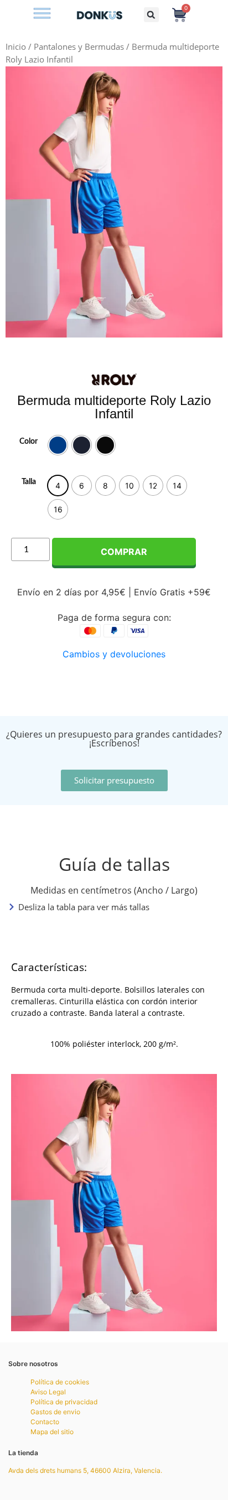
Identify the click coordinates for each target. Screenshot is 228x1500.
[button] (42, 14)
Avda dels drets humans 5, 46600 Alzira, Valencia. (85, 1470)
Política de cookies (59, 1382)
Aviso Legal (48, 1392)
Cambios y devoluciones (114, 654)
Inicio (16, 46)
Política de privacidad (63, 1402)
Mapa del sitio (52, 1432)
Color (28, 441)
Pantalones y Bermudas (79, 46)
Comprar (124, 551)
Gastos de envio (55, 1412)
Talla (29, 482)
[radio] (58, 445)
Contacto (44, 1422)
